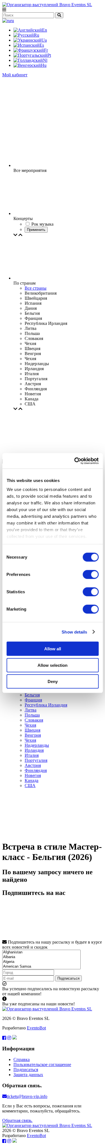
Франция (33, 700)
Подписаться (68, 978)
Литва (30, 710)
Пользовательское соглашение (42, 1064)
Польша (32, 715)
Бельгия (32, 695)
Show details (74, 631)
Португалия (36, 760)
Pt (49, 55)
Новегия (33, 775)
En (44, 30)
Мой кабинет (14, 74)
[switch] (91, 574)
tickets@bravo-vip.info (27, 1096)
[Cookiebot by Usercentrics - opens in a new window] (75, 460)
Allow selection (52, 665)
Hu (43, 65)
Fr (46, 50)
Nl (45, 60)
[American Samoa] (41, 966)
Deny (53, 681)
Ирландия (34, 750)
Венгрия (33, 735)
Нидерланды (37, 745)
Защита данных (28, 1074)
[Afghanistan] (41, 952)
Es (41, 45)
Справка (21, 1059)
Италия (32, 755)
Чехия (30, 725)
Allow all (52, 648)
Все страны (35, 288)
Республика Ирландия (46, 705)
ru (12, 20)
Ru (36, 35)
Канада (31, 780)
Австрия (33, 765)
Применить (36, 230)
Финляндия (36, 770)
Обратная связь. (17, 1120)
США (30, 785)
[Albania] (41, 957)
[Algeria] (41, 962)
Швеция (32, 730)
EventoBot (36, 1028)
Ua (44, 40)
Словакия (34, 720)
